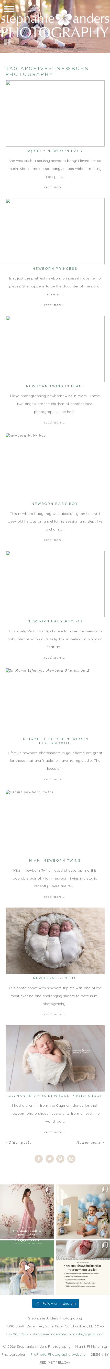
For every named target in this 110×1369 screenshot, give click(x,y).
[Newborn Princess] (55, 231)
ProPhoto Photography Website (57, 1354)
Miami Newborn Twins (55, 860)
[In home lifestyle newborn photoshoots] (55, 701)
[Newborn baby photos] (55, 584)
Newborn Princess (55, 269)
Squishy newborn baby (55, 151)
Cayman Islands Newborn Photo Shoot (55, 1096)
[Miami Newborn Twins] (55, 823)
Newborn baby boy (55, 504)
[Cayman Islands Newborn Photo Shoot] (55, 1058)
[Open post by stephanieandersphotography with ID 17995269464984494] (27, 1267)
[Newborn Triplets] (55, 941)
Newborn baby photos (55, 621)
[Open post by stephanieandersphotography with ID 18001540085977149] (83, 1211)
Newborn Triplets (55, 978)
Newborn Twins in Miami (55, 386)
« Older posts (19, 1143)
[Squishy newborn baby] (55, 113)
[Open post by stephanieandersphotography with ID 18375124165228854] (27, 1211)
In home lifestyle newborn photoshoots (55, 741)
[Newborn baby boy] (55, 466)
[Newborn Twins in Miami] (55, 349)
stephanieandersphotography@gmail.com (68, 1334)
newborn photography (34, 1172)
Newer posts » (90, 1143)
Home (5, 1172)
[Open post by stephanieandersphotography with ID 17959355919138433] (83, 1267)
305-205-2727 (16, 1334)
